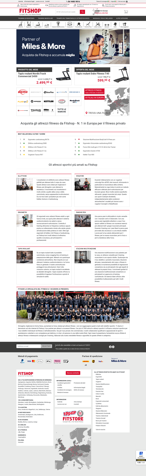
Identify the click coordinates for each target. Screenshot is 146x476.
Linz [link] (36, 409)
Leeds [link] (26, 402)
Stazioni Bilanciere (101, 411)
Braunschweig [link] (27, 384)
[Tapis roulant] (24, 257)
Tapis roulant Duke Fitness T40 (92, 73)
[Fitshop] (30, 12)
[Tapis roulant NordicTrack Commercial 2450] (63, 75)
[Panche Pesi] (83, 220)
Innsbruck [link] (25, 409)
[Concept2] (74, 92)
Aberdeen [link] (21, 402)
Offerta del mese (85, 69)
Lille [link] (19, 432)
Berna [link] (25, 422)
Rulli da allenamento (102, 406)
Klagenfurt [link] (31, 409)
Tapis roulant (24, 249)
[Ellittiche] (24, 184)
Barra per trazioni (101, 421)
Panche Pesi (81, 212)
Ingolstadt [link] (34, 388)
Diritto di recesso (79, 390)
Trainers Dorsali (100, 418)
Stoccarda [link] (36, 395)
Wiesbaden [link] (43, 395)
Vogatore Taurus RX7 (35, 155)
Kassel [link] (46, 388)
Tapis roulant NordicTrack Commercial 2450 (32, 75)
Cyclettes (98, 403)
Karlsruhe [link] (41, 388)
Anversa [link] (20, 427)
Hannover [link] (27, 388)
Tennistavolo (100, 389)
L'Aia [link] (35, 415)
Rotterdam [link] (29, 417)
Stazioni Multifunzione (86, 249)
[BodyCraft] (35, 92)
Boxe (97, 399)
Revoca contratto (73, 373)
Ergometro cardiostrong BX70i (38, 139)
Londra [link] (26, 404)
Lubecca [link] (35, 391)
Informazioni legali (29, 1)
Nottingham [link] (40, 404)
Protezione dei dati (79, 383)
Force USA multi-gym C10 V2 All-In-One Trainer (99, 147)
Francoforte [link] (39, 386)
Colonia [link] (26, 391)
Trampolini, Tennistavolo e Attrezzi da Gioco (73, 18)
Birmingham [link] (32, 402)
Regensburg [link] (42, 393)
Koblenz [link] (20, 391)
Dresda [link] (46, 384)
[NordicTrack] (74, 101)
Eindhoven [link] (40, 415)
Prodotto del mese (28, 69)
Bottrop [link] (20, 384)
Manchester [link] (32, 404)
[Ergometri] (24, 220)
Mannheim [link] (42, 391)
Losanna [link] (30, 422)
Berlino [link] (34, 382)
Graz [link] (19, 409)
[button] (22, 46)
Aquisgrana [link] (21, 382)
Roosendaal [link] (21, 417)
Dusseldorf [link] (21, 386)
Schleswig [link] (29, 395)
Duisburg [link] (28, 386)
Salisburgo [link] (42, 409)
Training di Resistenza (26, 18)
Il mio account (122, 1)
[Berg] (22, 92)
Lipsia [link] (30, 391)
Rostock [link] (48, 393)
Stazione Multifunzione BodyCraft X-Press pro (99, 139)
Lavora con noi (40, 1)
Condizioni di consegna (64, 390)
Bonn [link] (49, 382)
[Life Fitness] (61, 101)
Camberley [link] (40, 402)
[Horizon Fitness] (35, 101)
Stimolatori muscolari (102, 423)
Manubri (98, 396)
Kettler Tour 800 (88, 155)
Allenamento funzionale (103, 413)
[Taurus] (35, 110)
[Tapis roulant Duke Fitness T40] (121, 75)
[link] (107, 102)
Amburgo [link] (21, 388)
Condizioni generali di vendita (63, 384)
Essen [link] (33, 386)
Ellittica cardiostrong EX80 (37, 143)
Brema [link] (35, 384)
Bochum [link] (44, 382)
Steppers (98, 408)
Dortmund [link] (40, 384)
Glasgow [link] (20, 404)
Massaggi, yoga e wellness (103, 18)
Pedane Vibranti (101, 425)
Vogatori (80, 176)
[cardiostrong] (61, 92)
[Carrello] (127, 12)
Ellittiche (22, 176)
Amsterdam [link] (21, 415)
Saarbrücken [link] (22, 395)
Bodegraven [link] (29, 415)
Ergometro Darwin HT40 (91, 151)
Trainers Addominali (102, 416)
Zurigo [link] (35, 422)
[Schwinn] (22, 110)
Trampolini (99, 386)
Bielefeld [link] (39, 382)
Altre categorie (122, 18)
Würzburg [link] (21, 397)
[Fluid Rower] (22, 101)
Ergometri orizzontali (102, 401)
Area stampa (78, 402)
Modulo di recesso (62, 392)
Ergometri (22, 212)
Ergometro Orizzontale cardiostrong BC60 (97, 143)
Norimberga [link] (34, 393)
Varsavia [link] (20, 442)
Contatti (47, 1)
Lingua (112, 1)
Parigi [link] (23, 432)
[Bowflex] (48, 92)
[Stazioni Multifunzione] (83, 257)
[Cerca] (82, 12)
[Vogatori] (83, 184)
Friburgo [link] (46, 386)
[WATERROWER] (48, 110)
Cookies (59, 387)
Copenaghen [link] (22, 437)
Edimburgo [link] (47, 402)
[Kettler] (48, 101)
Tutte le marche (100, 429)
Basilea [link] (20, 422)
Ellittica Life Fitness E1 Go (37, 147)
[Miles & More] (119, 360)
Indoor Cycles (100, 394)
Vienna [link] (48, 409)
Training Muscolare (45, 18)
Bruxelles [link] (26, 427)
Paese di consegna (101, 1)
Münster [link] (27, 393)
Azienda (20, 1)
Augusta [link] (28, 382)
